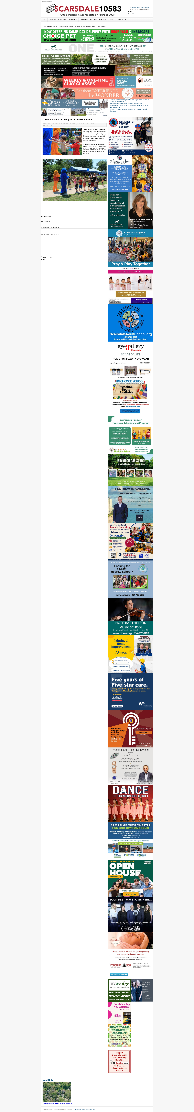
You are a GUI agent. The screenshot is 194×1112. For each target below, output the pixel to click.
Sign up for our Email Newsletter (140, 7)
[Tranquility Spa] (130, 950)
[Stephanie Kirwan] (142, 990)
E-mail (50, 227)
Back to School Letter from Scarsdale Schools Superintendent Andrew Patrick (129, 106)
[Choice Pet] (97, 35)
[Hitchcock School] (130, 397)
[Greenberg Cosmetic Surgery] (130, 914)
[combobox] (139, 14)
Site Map (92, 1109)
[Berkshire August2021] (97, 70)
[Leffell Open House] (130, 878)
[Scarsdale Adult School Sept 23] (130, 323)
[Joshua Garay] (130, 504)
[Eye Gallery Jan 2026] (130, 360)
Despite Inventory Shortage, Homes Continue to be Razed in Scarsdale (129, 110)
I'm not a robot (47, 257)
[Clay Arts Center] (97, 82)
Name (45, 221)
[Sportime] (130, 841)
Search (130, 11)
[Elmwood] (130, 469)
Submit (43, 259)
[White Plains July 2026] (130, 691)
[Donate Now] (119, 1061)
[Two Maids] (119, 1013)
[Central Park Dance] (130, 285)
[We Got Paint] (130, 654)
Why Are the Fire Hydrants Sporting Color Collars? (126, 104)
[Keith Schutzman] (97, 59)
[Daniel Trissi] (130, 766)
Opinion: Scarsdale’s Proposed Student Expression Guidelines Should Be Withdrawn (129, 101)
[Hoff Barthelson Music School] (130, 616)
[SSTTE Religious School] (130, 579)
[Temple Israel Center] (130, 542)
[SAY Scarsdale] (130, 728)
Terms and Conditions (81, 1109)
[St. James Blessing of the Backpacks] (130, 173)
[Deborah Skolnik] (119, 990)
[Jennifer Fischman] (130, 210)
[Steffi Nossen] (130, 803)
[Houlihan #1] (97, 48)
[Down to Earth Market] (119, 1035)
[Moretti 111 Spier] (74, 112)
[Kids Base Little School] (130, 435)
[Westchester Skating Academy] (130, 136)
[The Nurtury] (97, 93)
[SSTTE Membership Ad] (130, 248)
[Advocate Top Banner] (74, 103)
